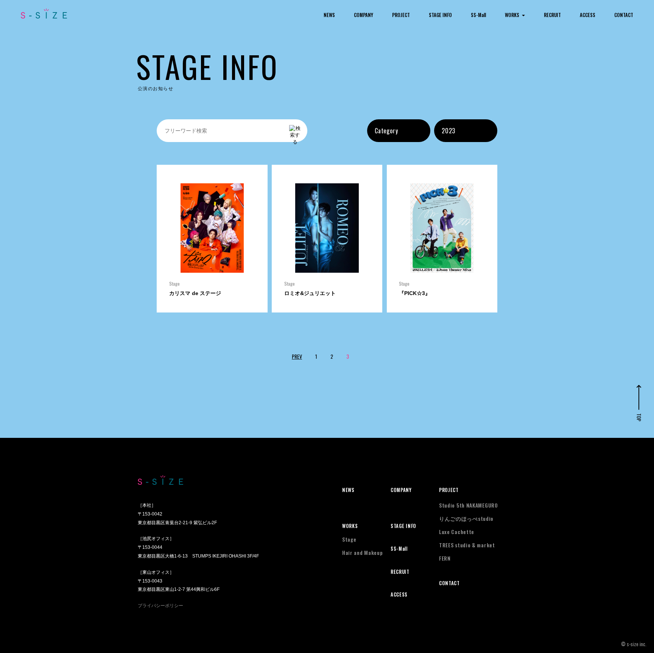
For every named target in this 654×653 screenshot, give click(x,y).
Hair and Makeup (362, 552)
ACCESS (587, 15)
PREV (297, 356)
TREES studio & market (467, 545)
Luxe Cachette (456, 532)
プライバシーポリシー (160, 605)
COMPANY (363, 15)
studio (466, 518)
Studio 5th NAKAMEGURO (468, 505)
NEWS (329, 15)
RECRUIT (552, 15)
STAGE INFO (440, 15)
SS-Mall (478, 15)
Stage (349, 539)
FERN (445, 558)
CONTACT (623, 15)
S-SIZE (44, 13)
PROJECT (401, 15)
